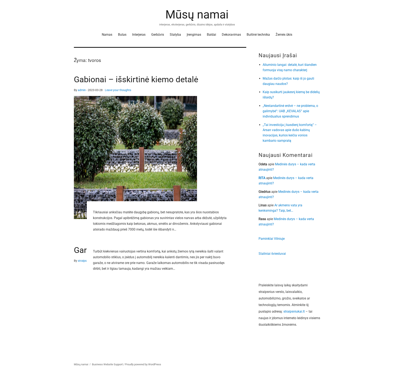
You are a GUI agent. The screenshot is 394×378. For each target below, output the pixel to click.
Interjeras (138, 35)
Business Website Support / (108, 364)
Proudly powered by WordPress (143, 364)
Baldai (211, 35)
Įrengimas (194, 35)
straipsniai (84, 261)
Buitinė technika (258, 35)
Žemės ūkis (284, 35)
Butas (122, 35)
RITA (262, 178)
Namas (107, 35)
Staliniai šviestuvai (272, 254)
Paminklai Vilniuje (272, 239)
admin (82, 90)
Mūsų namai (197, 14)
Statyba (175, 35)
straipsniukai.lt (294, 311)
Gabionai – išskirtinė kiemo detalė (136, 79)
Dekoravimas (231, 35)
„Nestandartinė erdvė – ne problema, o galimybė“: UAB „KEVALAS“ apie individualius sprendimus (290, 111)
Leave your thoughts (118, 90)
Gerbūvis (157, 35)
